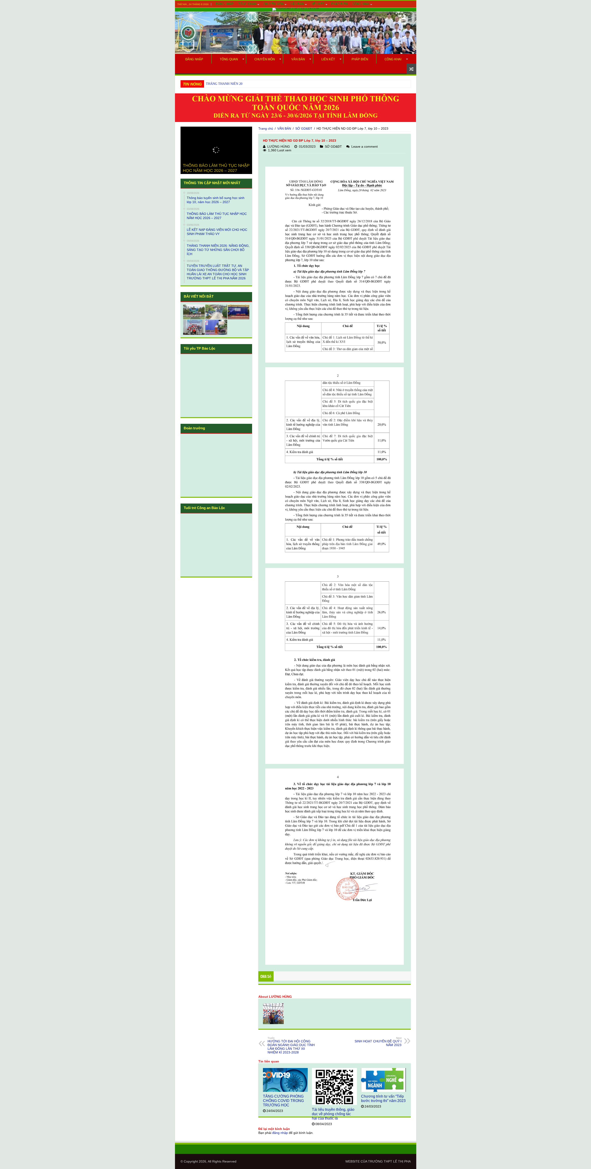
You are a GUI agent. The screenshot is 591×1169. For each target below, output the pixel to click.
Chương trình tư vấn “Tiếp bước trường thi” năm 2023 (383, 1098)
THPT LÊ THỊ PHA (397, 1161)
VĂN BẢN (297, 4)
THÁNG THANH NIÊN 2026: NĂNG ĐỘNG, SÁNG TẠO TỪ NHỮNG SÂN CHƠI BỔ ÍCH (268, 83)
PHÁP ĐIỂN (339, 4)
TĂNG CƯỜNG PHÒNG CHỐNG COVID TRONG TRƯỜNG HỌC (283, 1100)
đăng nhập (280, 1133)
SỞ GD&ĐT (303, 128)
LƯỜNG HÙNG (278, 146)
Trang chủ (265, 128)
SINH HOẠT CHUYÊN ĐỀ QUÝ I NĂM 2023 (378, 1042)
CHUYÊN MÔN (273, 4)
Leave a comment (364, 146)
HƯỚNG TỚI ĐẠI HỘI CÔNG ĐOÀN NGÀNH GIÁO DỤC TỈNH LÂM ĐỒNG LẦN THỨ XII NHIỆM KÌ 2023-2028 (291, 1045)
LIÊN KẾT (317, 4)
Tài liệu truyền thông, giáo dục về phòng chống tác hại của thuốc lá (333, 1113)
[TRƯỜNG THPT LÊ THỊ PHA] (295, 10)
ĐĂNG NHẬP (225, 4)
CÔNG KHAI (360, 4)
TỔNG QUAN (247, 4)
